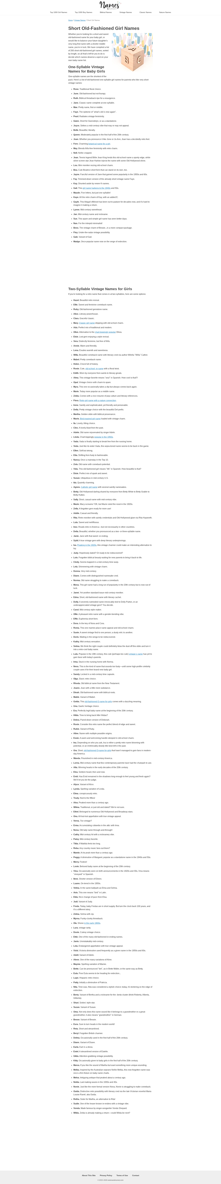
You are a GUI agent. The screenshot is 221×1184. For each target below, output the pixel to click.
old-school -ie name (94, 369)
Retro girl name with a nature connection (97, 400)
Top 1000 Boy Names (83, 12)
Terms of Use (122, 1175)
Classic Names (146, 12)
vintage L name (136, 654)
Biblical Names (106, 12)
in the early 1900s (92, 923)
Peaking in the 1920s (86, 545)
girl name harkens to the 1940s (96, 188)
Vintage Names (125, 12)
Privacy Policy (106, 1175)
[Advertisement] (110, 265)
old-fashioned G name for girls (98, 701)
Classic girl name (87, 323)
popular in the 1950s (103, 437)
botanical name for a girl (99, 144)
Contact (135, 1175)
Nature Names (165, 12)
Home (70, 20)
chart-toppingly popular (105, 332)
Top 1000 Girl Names (58, 12)
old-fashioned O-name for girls (97, 750)
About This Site (89, 1175)
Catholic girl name (89, 487)
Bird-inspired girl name (90, 419)
